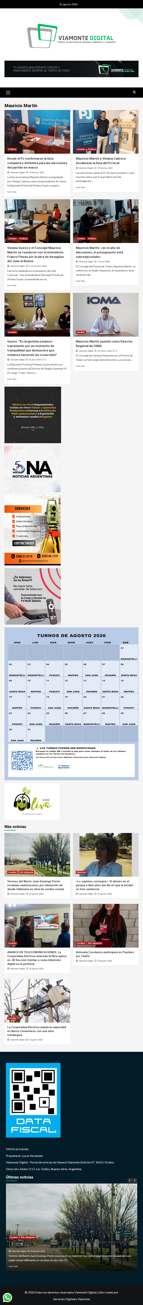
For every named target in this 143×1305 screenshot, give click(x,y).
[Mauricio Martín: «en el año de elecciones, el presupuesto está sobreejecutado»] (106, 221)
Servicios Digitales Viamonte (71, 1299)
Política (12, 149)
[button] (8, 92)
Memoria (81, 872)
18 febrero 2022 (105, 168)
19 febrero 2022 (36, 172)
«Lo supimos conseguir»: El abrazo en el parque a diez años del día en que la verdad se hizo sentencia (104, 885)
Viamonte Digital (17, 172)
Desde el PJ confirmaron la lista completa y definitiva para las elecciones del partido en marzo (37, 163)
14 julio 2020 (103, 261)
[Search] (134, 92)
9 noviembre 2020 (37, 266)
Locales (81, 149)
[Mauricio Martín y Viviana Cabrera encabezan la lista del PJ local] (106, 132)
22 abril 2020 (35, 360)
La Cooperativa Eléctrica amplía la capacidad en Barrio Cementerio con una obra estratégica (36, 1031)
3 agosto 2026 (35, 1040)
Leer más (11, 191)
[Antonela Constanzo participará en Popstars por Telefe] (106, 926)
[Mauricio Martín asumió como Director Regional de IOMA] (106, 315)
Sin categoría (26, 872)
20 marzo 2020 (104, 351)
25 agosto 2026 (36, 894)
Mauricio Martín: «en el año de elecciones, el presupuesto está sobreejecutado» (99, 252)
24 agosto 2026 (36, 968)
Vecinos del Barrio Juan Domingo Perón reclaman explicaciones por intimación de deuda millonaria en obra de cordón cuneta (35, 885)
